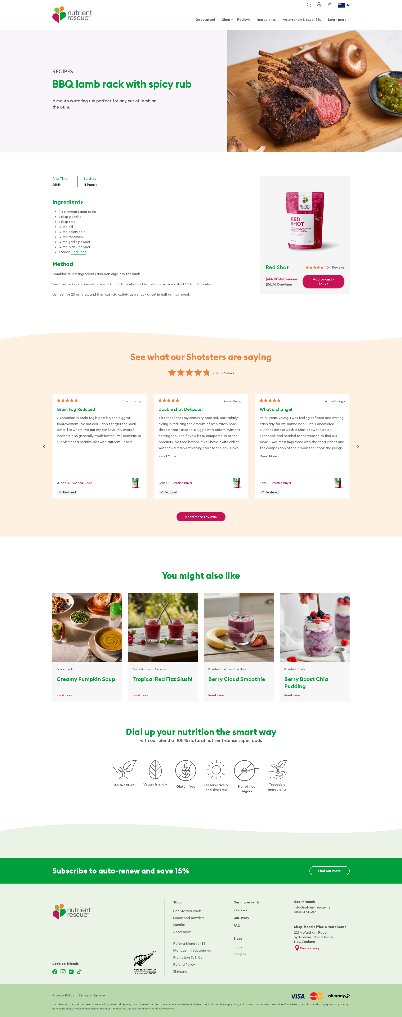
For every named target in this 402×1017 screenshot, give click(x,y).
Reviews (243, 19)
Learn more (337, 19)
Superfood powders (188, 918)
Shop (226, 19)
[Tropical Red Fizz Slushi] (163, 627)
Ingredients (266, 19)
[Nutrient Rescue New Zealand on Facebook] (54, 971)
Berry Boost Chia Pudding (306, 683)
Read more (64, 695)
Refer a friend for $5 (189, 943)
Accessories (182, 932)
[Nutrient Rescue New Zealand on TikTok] (79, 971)
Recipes (239, 954)
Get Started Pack (187, 911)
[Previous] (44, 447)
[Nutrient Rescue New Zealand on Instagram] (63, 971)
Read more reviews (201, 517)
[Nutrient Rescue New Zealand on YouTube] (71, 971)
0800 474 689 (305, 912)
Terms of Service (92, 995)
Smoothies (161, 669)
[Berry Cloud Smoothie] (239, 627)
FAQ (236, 925)
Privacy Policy (63, 995)
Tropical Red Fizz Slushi (162, 679)
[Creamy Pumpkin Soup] (87, 627)
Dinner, (61, 669)
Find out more (329, 871)
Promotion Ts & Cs (187, 957)
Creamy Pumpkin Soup (86, 679)
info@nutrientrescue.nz (312, 907)
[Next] (358, 447)
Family (301, 669)
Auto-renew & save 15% (302, 19)
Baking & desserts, (143, 669)
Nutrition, (227, 669)
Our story (241, 918)
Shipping (180, 971)
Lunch (69, 669)
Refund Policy (184, 964)
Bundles (179, 925)
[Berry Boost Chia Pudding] (315, 627)
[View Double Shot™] (135, 483)
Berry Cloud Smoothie (236, 679)
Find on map (310, 948)
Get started (205, 19)
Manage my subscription (192, 950)
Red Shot (78, 252)
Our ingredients (246, 902)
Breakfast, (214, 669)
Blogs (237, 938)
